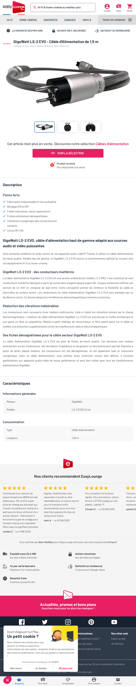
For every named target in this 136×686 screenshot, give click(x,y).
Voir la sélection (70, 153)
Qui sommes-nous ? (88, 638)
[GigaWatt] (7, 43)
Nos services (84, 643)
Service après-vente (89, 648)
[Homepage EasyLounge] (14, 7)
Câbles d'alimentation (112, 144)
